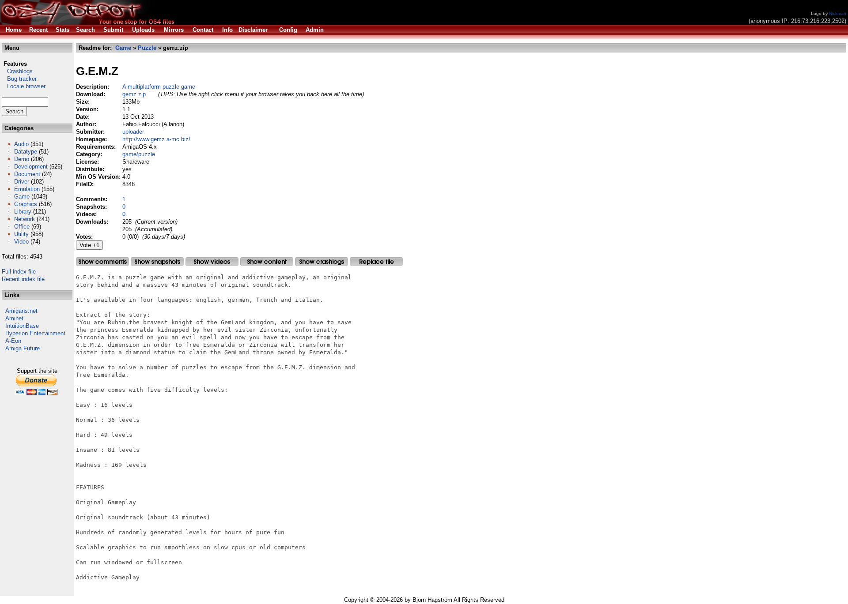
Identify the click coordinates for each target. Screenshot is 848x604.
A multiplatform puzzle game (158, 86)
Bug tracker (19, 78)
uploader (133, 131)
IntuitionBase (22, 326)
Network (24, 219)
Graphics (25, 204)
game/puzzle (138, 154)
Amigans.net (21, 311)
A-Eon (13, 341)
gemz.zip (134, 94)
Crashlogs (17, 71)
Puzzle (147, 48)
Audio (21, 144)
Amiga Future (22, 348)
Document (27, 174)
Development (31, 166)
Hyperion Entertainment (35, 333)
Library (22, 211)
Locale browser (23, 86)
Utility (21, 234)
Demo (21, 159)
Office (22, 226)
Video (21, 241)
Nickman (837, 13)
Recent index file (23, 279)
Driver (21, 181)
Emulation (27, 189)
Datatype (25, 151)
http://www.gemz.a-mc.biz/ (156, 139)
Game (22, 196)
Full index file (19, 271)
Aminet (14, 318)
